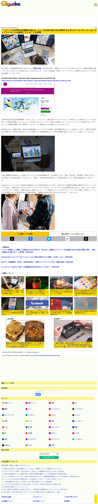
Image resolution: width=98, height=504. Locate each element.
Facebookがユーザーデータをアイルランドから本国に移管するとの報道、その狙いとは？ (37, 312)
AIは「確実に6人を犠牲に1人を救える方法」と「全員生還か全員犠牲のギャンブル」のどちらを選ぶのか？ (36, 489)
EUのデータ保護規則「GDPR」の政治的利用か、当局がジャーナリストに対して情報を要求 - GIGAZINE (37, 262)
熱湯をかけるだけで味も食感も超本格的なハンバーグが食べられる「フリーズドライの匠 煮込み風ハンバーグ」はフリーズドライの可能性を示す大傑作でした (25, 344)
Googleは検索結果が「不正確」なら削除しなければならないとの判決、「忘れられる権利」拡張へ (13, 292)
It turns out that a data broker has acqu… (47, 355)
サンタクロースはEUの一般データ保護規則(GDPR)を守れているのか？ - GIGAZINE (30, 267)
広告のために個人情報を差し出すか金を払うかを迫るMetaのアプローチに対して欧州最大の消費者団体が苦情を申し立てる (85, 293)
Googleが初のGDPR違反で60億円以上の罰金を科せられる (85, 311)
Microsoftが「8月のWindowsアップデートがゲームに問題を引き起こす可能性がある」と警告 (32, 492)
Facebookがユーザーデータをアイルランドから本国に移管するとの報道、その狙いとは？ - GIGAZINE (37, 257)
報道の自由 (37, 68)
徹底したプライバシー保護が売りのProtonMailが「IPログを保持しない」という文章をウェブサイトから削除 (37, 292)
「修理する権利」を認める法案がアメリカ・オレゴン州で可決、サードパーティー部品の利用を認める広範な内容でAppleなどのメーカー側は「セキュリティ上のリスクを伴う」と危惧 (73, 344)
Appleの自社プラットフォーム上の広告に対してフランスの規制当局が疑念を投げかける (13, 312)
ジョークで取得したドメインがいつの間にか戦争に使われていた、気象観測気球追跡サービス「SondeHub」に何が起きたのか (42, 476)
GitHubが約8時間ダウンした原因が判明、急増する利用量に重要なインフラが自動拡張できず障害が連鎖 (35, 474)
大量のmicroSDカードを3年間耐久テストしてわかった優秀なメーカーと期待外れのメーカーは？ (33, 468)
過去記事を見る (49, 457)
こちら (27, 465)
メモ (95, 28)
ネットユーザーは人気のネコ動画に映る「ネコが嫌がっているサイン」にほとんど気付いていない (33, 479)
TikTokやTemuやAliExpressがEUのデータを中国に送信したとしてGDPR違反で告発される (61, 312)
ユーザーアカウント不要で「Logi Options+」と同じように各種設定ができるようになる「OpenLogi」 (34, 471)
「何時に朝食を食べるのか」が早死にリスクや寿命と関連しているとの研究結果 (28, 481)
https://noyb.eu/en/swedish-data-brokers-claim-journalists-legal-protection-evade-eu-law (36, 81)
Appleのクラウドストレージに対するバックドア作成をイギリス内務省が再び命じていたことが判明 (61, 292)
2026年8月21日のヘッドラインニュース (16, 487)
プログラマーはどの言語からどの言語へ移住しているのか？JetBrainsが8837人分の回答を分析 (32, 484)
